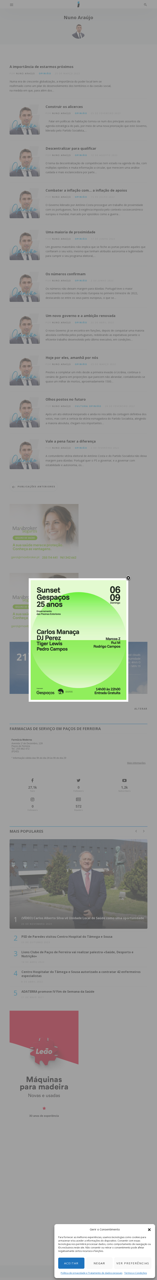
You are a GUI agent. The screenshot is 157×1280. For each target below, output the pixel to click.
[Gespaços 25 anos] (78, 639)
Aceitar (71, 1263)
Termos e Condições (135, 1273)
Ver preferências (132, 1263)
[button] (149, 1229)
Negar (99, 1263)
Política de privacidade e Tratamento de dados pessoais (91, 1273)
